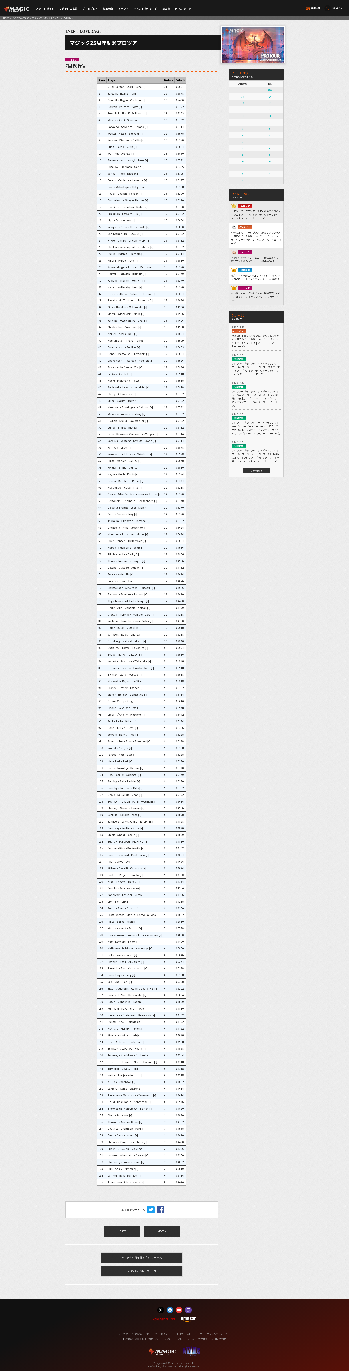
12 (242, 109)
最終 (270, 90)
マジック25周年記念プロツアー (46, 18)
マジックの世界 (68, 8)
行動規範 (137, 1334)
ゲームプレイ (90, 8)
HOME (6, 18)
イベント (123, 8)
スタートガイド (45, 8)
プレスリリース (186, 1338)
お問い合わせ (219, 1338)
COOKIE (169, 1338)
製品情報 (108, 8)
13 (242, 103)
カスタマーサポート (184, 1334)
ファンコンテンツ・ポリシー (215, 1334)
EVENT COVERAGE (21, 18)
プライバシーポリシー (158, 1334)
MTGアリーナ (183, 8)
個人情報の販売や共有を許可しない (142, 1338)
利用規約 (123, 1334)
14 (242, 96)
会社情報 (203, 1338)
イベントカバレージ (145, 8)
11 (242, 116)
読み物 (166, 8)
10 (242, 122)
